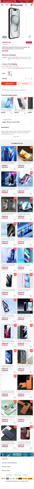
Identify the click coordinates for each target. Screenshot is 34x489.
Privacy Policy (6, 466)
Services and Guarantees (9, 462)
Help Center (9, 475)
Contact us (25, 475)
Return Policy (6, 470)
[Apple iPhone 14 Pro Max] (17, 455)
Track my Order (17, 475)
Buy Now (25, 83)
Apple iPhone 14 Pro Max (11, 122)
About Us (5, 459)
